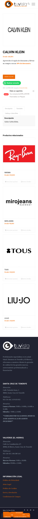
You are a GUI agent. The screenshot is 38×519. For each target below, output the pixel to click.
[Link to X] (27, 510)
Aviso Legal (7, 484)
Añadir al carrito (9, 76)
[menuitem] (28, 4)
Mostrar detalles (26, 182)
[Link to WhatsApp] (33, 510)
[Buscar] (28, 4)
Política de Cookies (10, 488)
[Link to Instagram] (30, 510)
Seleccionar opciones (12, 182)
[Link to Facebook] (24, 510)
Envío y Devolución (10, 493)
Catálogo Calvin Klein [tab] (11, 113)
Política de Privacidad (11, 480)
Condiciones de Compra (11, 497)
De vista (25, 88)
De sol (20, 88)
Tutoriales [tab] (19, 108)
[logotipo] (16, 4)
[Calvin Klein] (19, 29)
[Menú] (32, 4)
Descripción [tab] (8, 108)
